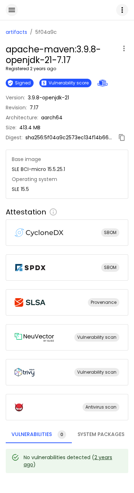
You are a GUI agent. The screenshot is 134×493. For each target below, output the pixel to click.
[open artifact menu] (124, 48)
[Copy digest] (121, 137)
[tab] (39, 434)
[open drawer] (12, 10)
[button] (122, 10)
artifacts (16, 32)
